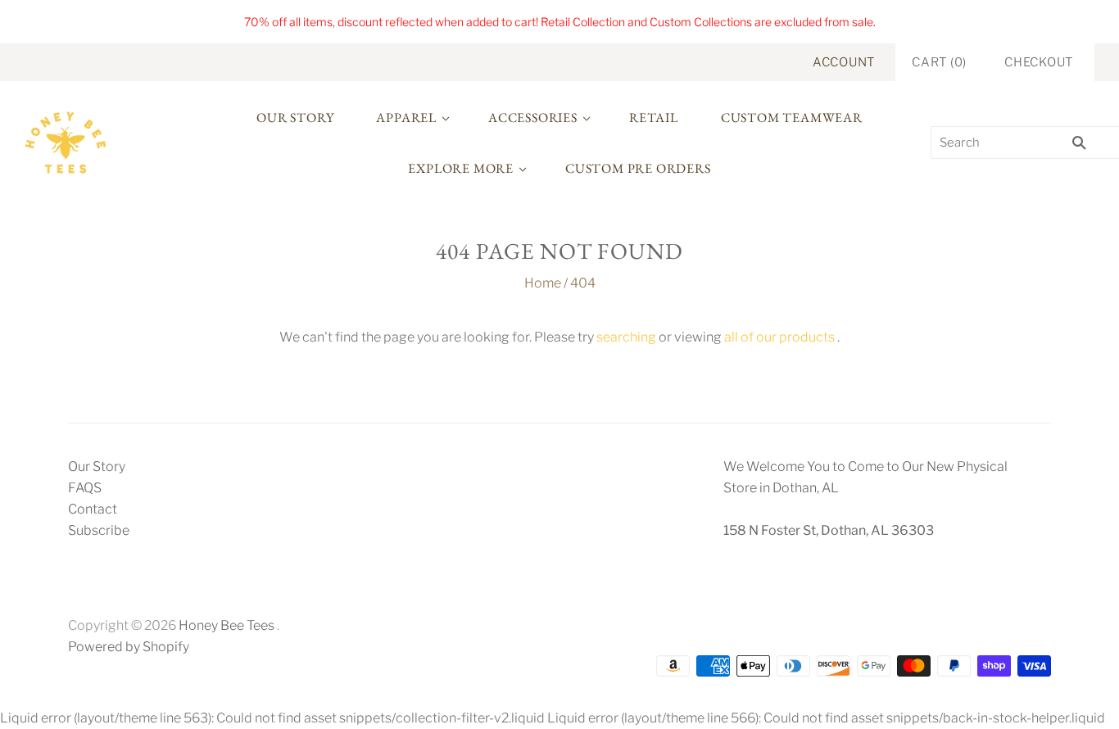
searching (626, 337)
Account (844, 62)
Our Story (294, 117)
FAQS (85, 488)
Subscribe (98, 530)
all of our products (779, 337)
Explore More (461, 168)
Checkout (1038, 62)
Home (542, 283)
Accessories (533, 117)
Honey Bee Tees (226, 625)
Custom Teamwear (792, 117)
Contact (92, 509)
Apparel (406, 117)
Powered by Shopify (128, 646)
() (939, 62)
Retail (653, 117)
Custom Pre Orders (638, 168)
